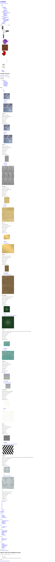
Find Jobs (5, 7)
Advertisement (4, 372)
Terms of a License (4, 545)
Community (3, 18)
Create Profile (5, 8)
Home (3, 70)
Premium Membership (6, 19)
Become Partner (4, 539)
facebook (5, 21)
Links (2, 533)
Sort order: (2, 78)
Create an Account (5, 3)
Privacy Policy (4, 546)
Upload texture (2, 75)
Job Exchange (1, 513)
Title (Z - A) (5, 81)
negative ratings (6, 84)
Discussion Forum (6, 20)
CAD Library (5, 15)
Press (2, 540)
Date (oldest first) (6, 82)
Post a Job (5, 10)
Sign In (1, 3)
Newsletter (5, 17)
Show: (1, 87)
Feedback (3, 534)
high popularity (5, 85)
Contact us (3, 544)
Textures (5, 14)
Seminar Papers (5, 13)
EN (2, 5)
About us (3, 543)
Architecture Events (4, 526)
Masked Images (4, 522)
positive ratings (5, 83)
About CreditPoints (4, 531)
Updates (3, 16)
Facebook (3, 23)
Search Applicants (6, 11)
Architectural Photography (7, 12)
